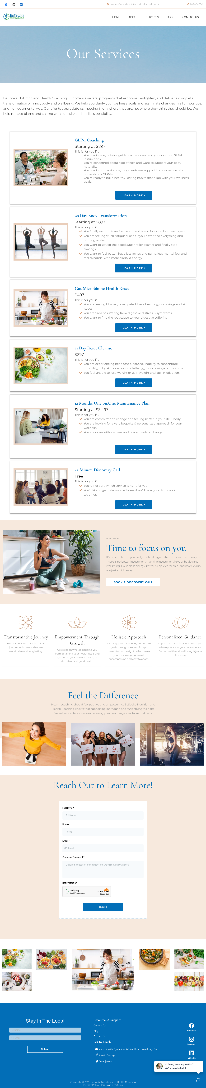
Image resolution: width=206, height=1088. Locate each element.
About (133, 17)
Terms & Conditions (112, 1084)
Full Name (68, 808)
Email (66, 841)
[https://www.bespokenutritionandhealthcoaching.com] (13, 17)
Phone (66, 824)
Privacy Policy (91, 1084)
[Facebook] (6, 4)
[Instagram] (14, 4)
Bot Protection (69, 883)
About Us (99, 1036)
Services (152, 17)
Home (116, 17)
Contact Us (190, 17)
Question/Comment (73, 857)
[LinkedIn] (21, 4)
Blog (170, 17)
